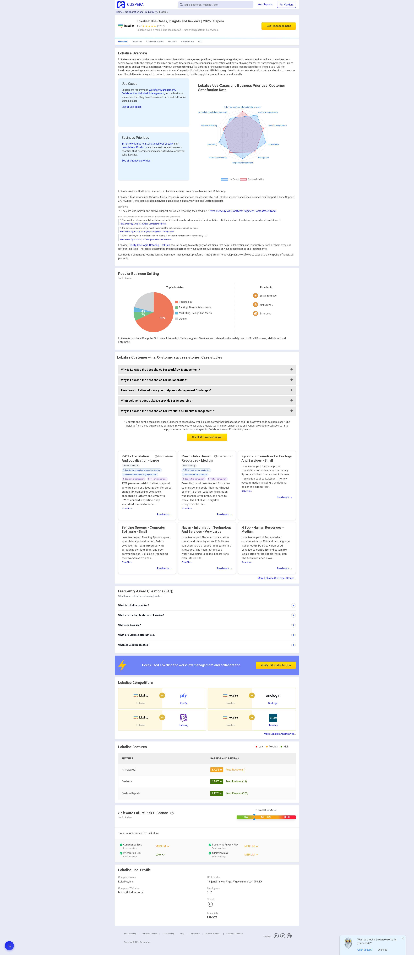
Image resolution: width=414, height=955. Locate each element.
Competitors (187, 41)
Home (119, 12)
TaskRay (165, 245)
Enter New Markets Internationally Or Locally (148, 143)
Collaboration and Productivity (141, 12)
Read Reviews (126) (237, 793)
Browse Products (213, 934)
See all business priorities (136, 160)
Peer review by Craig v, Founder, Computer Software (143, 224)
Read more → (165, 514)
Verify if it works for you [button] (276, 665)
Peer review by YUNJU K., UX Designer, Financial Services (146, 239)
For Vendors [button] (286, 4)
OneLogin (142, 245)
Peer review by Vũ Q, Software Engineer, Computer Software (243, 211)
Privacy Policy (130, 934)
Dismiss (382, 949)
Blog (182, 934)
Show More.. (127, 508)
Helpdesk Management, (151, 93)
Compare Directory (234, 934)
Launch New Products (134, 147)
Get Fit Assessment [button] (279, 25)
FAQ (200, 41)
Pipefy (132, 245)
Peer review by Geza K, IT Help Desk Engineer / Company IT (147, 231)
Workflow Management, (162, 89)
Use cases (137, 41)
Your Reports (265, 4)
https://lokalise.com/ (130, 892)
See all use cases (132, 106)
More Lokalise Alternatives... (280, 733)
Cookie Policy (168, 934)
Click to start (364, 949)
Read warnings (219, 848)
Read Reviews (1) (235, 769)
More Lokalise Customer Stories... (277, 578)
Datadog (154, 245)
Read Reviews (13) (236, 781)
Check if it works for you (207, 437)
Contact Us (195, 934)
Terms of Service (149, 934)
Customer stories (154, 41)
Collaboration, (130, 93)
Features (172, 41)
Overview (122, 41)
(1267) (161, 26)
